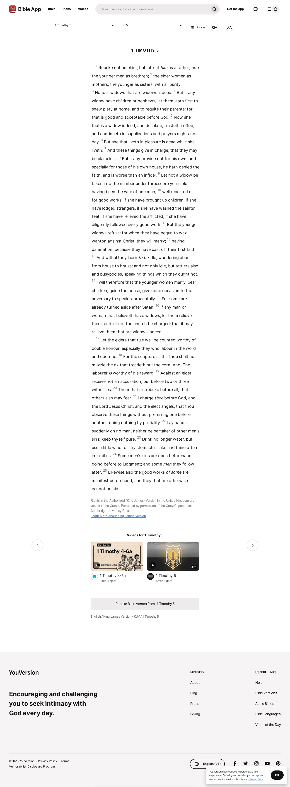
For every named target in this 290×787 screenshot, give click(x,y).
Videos (83, 9)
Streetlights (164, 581)
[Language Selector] (255, 9)
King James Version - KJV (121, 616)
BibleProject (108, 581)
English (96, 616)
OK (277, 775)
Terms (65, 761)
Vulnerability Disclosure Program (32, 766)
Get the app (235, 9)
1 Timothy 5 (63, 25)
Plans (67, 9)
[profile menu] (272, 9)
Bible (52, 9)
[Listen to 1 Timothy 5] (214, 27)
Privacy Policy (47, 761)
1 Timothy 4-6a (117, 575)
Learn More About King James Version (118, 515)
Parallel (201, 27)
